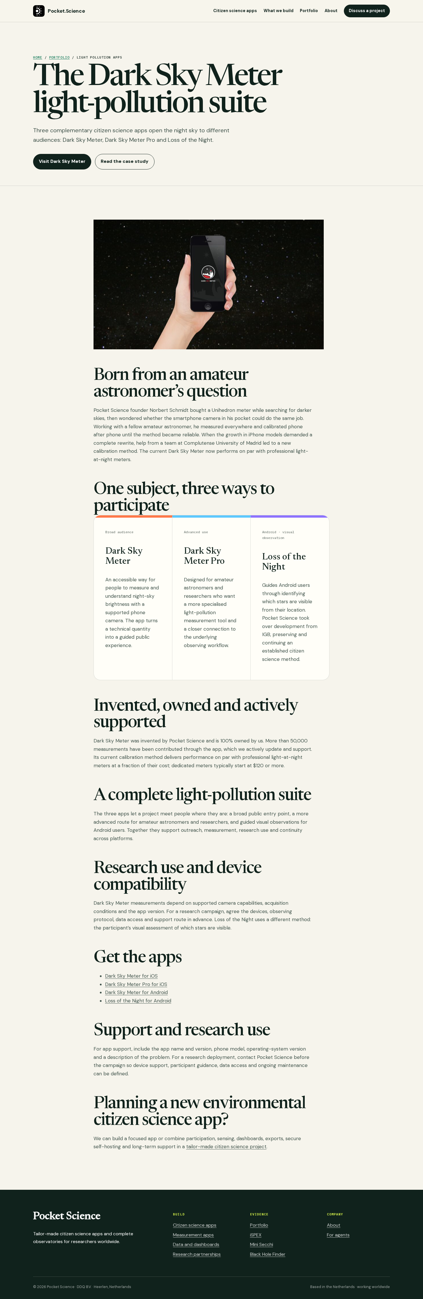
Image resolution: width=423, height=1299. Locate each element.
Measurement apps (193, 1235)
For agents (338, 1235)
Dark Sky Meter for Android (136, 992)
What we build (279, 10)
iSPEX (256, 1235)
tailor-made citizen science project (226, 1146)
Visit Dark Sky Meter (62, 161)
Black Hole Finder (267, 1254)
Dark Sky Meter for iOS (131, 976)
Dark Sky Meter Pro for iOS (136, 984)
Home (37, 57)
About (331, 10)
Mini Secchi (261, 1244)
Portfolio (309, 10)
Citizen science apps (235, 10)
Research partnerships (197, 1254)
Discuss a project (367, 10)
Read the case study (124, 161)
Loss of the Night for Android (138, 1001)
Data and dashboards (196, 1244)
